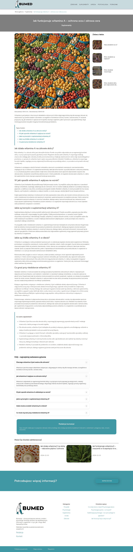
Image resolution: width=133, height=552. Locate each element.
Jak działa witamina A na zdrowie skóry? (33, 131)
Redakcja (19, 532)
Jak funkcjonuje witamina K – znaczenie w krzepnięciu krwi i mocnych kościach (104, 447)
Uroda (93, 5)
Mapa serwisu (37, 549)
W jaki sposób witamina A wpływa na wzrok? (34, 134)
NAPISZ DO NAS (107, 481)
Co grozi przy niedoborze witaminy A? (32, 142)
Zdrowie (73, 5)
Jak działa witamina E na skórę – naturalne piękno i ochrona (52, 447)
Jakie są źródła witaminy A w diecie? (31, 139)
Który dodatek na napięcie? (109, 58)
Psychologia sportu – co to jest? (101, 510)
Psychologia (103, 5)
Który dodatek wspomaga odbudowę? (108, 71)
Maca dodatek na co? (110, 45)
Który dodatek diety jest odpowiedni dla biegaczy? (110, 84)
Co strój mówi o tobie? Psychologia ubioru (101, 507)
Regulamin (51, 549)
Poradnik (114, 5)
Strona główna (19, 12)
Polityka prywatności (21, 549)
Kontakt (19, 536)
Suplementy (84, 5)
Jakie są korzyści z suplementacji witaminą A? (34, 136)
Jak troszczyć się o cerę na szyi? (101, 519)
